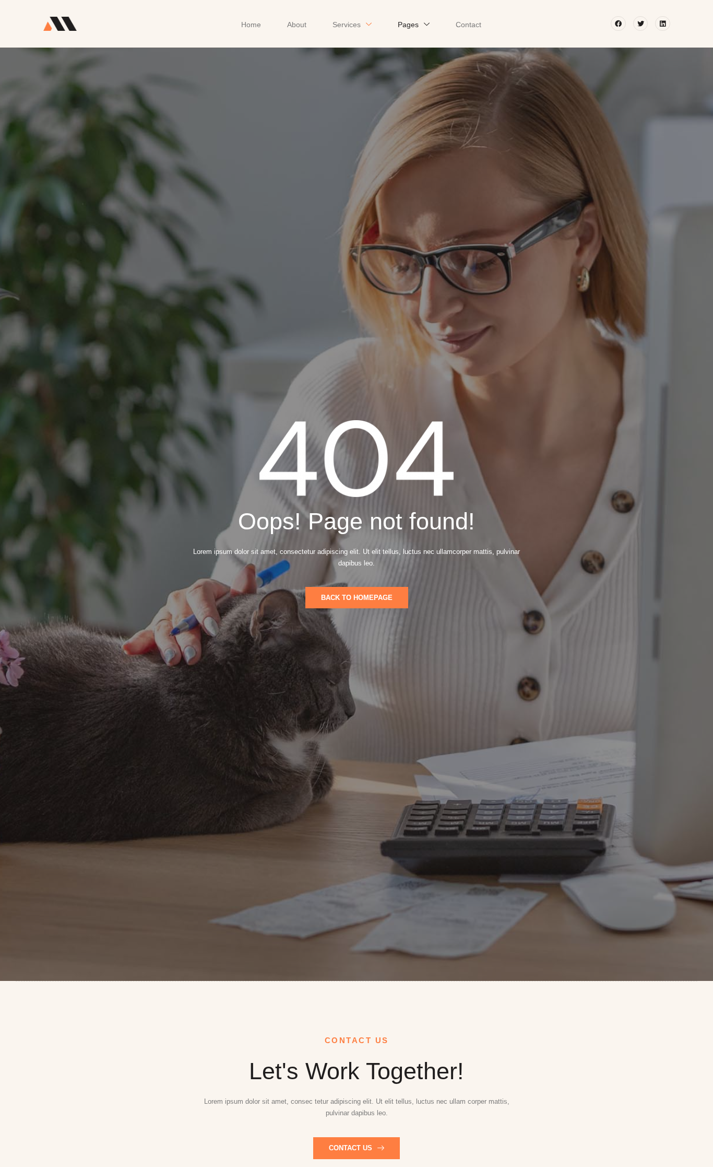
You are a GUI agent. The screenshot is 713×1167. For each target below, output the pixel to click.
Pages (408, 24)
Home (251, 24)
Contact (468, 24)
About (296, 24)
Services (346, 24)
